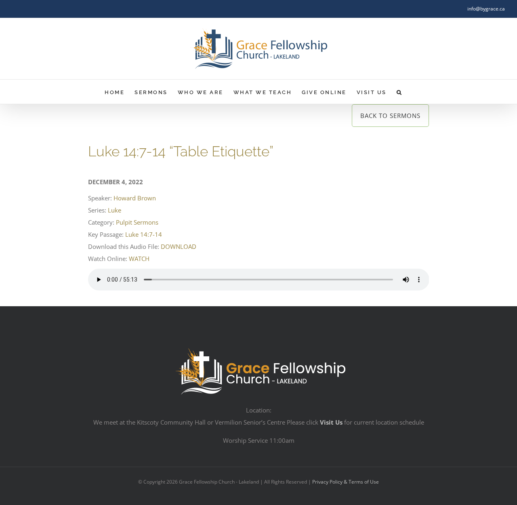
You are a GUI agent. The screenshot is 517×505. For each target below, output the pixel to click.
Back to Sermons (390, 116)
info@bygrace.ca (486, 8)
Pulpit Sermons (137, 222)
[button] (400, 92)
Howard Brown (134, 198)
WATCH (139, 259)
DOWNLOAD (178, 246)
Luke (114, 210)
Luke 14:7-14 (143, 234)
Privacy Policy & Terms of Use (345, 481)
